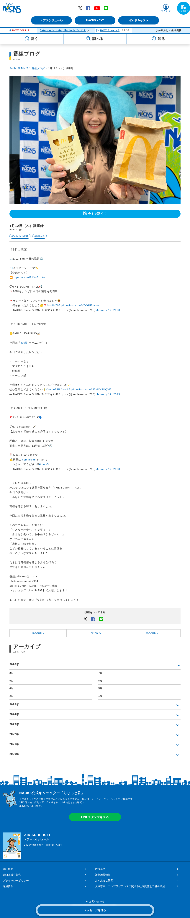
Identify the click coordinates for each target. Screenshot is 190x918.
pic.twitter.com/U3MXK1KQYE (91, 389)
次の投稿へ (38, 633)
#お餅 (24, 342)
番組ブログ (38, 68)
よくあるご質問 (104, 880)
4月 (11, 688)
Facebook (88, 8)
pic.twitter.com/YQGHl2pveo (80, 305)
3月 (100, 688)
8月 (11, 673)
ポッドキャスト (138, 20)
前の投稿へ (152, 633)
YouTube (97, 8)
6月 (11, 680)
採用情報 (8, 886)
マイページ (166, 11)
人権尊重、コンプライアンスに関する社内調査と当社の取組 (130, 886)
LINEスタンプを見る (95, 817)
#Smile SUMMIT (20, 236)
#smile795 (53, 305)
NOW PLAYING (109, 30)
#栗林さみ (40, 236)
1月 (100, 695)
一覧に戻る (95, 633)
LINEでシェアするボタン (101, 619)
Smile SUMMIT (18, 68)
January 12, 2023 (108, 310)
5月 (100, 680)
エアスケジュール (51, 20)
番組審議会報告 (12, 874)
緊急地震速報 (103, 874)
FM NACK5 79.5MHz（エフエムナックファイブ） (12, 8)
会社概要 (8, 869)
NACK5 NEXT (95, 20)
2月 (11, 695)
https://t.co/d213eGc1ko (29, 277)
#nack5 (66, 389)
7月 (100, 673)
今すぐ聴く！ (97, 213)
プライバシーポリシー (16, 880)
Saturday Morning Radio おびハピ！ (63, 30)
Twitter (80, 8)
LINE (106, 8)
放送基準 (100, 869)
